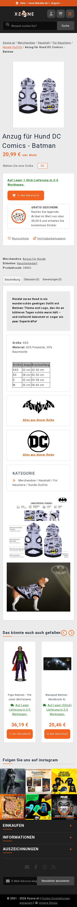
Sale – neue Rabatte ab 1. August (41, 3)
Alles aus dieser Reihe (38, 420)
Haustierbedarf (27, 263)
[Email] (27, 867)
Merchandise (27, 480)
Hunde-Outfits (38, 484)
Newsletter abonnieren (55, 881)
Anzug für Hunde (34, 258)
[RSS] (53, 867)
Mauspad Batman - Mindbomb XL (57, 697)
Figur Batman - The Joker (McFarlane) (19, 697)
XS (42, 165)
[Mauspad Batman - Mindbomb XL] (57, 663)
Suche (65, 25)
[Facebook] (36, 867)
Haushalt (45, 480)
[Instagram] (45, 867)
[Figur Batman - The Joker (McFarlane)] (20, 663)
